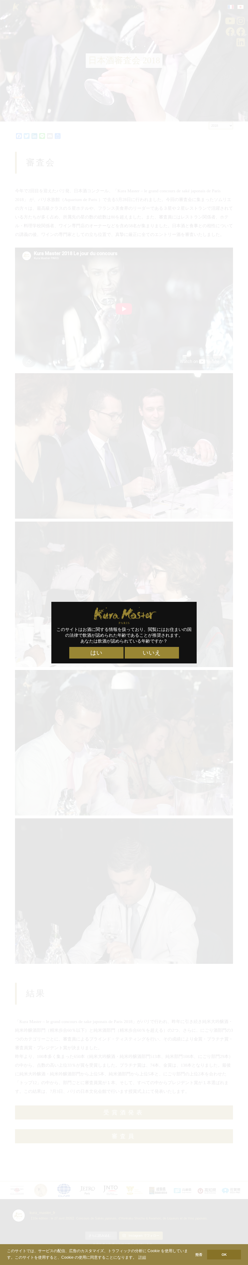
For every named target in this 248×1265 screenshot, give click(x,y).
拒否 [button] (198, 1255)
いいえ (152, 653)
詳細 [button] (142, 1257)
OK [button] (224, 1255)
